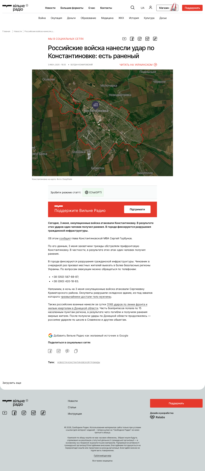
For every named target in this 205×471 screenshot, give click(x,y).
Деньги (71, 18)
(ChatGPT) (95, 192)
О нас (91, 7)
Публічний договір (102, 455)
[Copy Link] (76, 351)
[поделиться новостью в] (124, 39)
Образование (88, 18)
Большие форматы (72, 7)
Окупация (56, 18)
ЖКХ (121, 18)
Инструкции (75, 413)
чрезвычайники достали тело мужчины (86, 296)
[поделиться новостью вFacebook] (50, 351)
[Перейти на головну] (15, 400)
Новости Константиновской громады (78, 362)
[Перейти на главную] (15, 8)
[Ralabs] (161, 416)
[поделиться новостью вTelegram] (59, 351)
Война (42, 18)
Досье (163, 18)
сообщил (65, 238)
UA (142, 7)
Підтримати (137, 209)
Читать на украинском (135, 64)
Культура (149, 18)
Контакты (106, 7)
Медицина (107, 18)
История (134, 18)
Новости (50, 7)
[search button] (132, 8)
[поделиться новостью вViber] (67, 351)
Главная (6, 31)
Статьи (72, 407)
